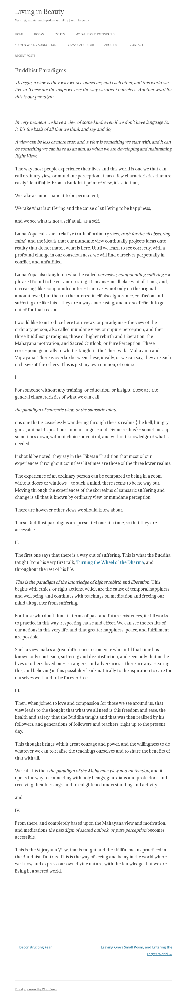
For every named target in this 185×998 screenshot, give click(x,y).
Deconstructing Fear (33, 947)
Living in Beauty (39, 11)
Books (39, 34)
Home (19, 34)
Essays (59, 34)
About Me (111, 45)
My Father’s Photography (95, 34)
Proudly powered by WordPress (36, 989)
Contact (136, 45)
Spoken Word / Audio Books (36, 45)
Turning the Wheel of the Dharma (110, 562)
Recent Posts (25, 56)
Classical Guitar (81, 45)
